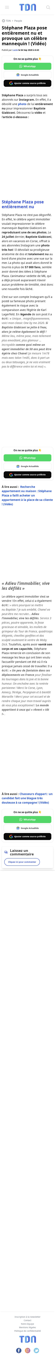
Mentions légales (27, 1327)
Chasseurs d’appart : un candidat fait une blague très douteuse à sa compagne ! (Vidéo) (27, 798)
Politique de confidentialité (27, 1330)
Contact (27, 1320)
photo (22, 104)
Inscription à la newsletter (27, 1316)
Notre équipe (27, 1323)
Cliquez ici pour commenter (22, 862)
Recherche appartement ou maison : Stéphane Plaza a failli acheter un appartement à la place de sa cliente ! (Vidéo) (27, 495)
